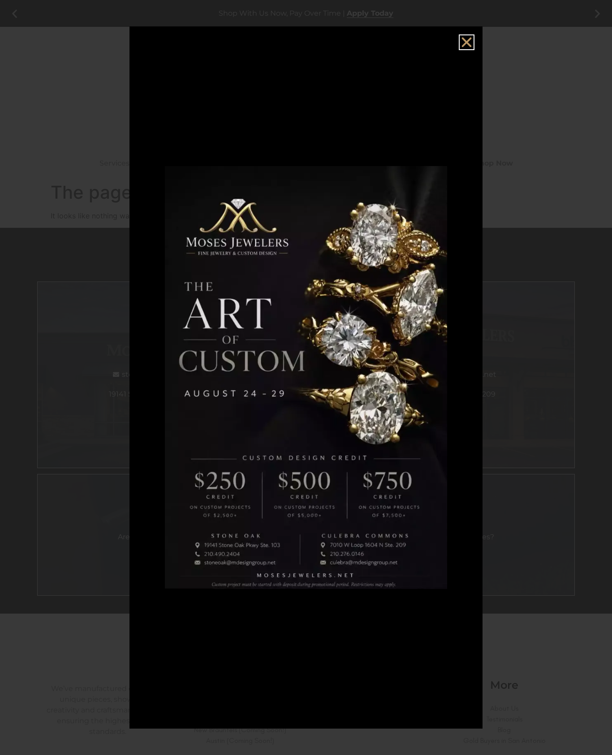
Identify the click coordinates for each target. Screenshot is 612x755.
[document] (306, 377)
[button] (467, 42)
